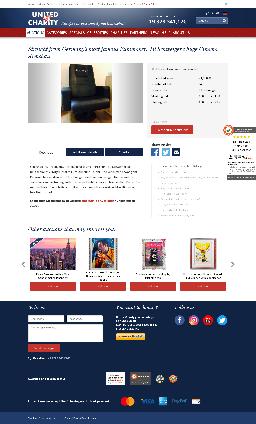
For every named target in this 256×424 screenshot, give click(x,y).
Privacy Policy (80, 417)
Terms (92, 417)
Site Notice (66, 417)
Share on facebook (155, 152)
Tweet (166, 152)
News (48, 417)
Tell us (176, 152)
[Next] (233, 264)
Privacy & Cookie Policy (145, 4)
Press (41, 417)
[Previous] (23, 264)
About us (32, 417)
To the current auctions (172, 130)
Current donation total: (162, 16)
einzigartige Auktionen (98, 201)
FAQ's (56, 417)
